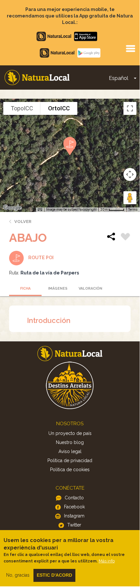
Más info (107, 561)
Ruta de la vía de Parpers (49, 272)
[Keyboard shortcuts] (40, 209)
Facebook (74, 506)
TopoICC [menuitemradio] (22, 108)
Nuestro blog (70, 442)
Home (37, 77)
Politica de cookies (70, 469)
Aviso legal (70, 451)
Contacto (74, 497)
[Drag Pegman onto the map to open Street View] (129, 197)
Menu (130, 48)
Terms (133, 209)
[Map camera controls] (129, 174)
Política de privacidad (69, 460)
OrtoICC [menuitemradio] (59, 108)
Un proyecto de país (70, 433)
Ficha (25, 288)
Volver (23, 221)
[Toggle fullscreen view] (129, 108)
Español (118, 78)
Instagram (74, 515)
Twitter (74, 524)
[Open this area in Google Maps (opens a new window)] (12, 208)
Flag (125, 237)
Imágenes (58, 288)
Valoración (90, 288)
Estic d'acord (54, 575)
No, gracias (18, 575)
